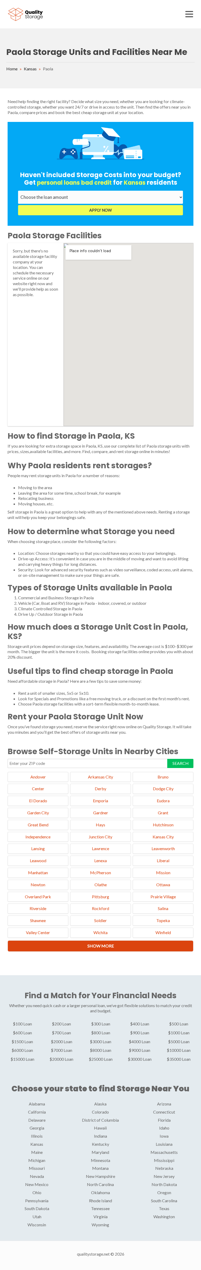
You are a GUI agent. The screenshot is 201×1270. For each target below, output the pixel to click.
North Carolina (100, 1184)
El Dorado (38, 800)
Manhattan (38, 872)
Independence (38, 836)
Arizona (164, 1103)
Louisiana (164, 1144)
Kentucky (100, 1144)
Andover (38, 776)
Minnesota (100, 1160)
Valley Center (38, 932)
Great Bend (38, 824)
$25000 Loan (101, 1059)
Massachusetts (164, 1152)
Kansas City (163, 836)
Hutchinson (163, 824)
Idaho (164, 1127)
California (37, 1111)
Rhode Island (100, 1200)
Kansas (30, 68)
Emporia (100, 800)
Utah (36, 1216)
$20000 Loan (61, 1059)
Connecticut (164, 1111)
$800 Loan (100, 1032)
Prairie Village (163, 896)
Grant (163, 812)
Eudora (163, 800)
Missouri (37, 1168)
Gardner (100, 812)
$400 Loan (139, 1023)
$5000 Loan (178, 1041)
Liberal (163, 860)
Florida (164, 1119)
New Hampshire (100, 1176)
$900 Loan (139, 1032)
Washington (164, 1216)
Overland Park (38, 896)
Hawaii (100, 1127)
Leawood (38, 860)
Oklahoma (100, 1192)
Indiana (100, 1135)
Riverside (38, 908)
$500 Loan (178, 1023)
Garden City (38, 812)
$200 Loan (61, 1023)
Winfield (163, 932)
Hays (100, 824)
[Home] (26, 13)
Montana (100, 1168)
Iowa (164, 1135)
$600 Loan (22, 1032)
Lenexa (100, 860)
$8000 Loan (100, 1050)
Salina (163, 908)
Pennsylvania (36, 1200)
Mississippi (164, 1160)
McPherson (100, 872)
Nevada (37, 1176)
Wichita (100, 932)
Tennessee (100, 1208)
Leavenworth (163, 848)
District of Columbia (100, 1119)
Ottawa (163, 884)
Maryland (100, 1152)
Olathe (100, 884)
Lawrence (100, 848)
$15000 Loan (22, 1059)
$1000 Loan (178, 1032)
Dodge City (163, 788)
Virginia (100, 1216)
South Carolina (164, 1200)
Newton (38, 884)
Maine (37, 1152)
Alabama (37, 1103)
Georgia (37, 1127)
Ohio (36, 1192)
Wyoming (100, 1224)
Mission (163, 872)
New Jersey (164, 1176)
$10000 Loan (179, 1050)
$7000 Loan (61, 1050)
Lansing (38, 848)
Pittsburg (100, 896)
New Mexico (36, 1184)
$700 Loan (61, 1032)
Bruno (163, 776)
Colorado (100, 1111)
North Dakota (164, 1184)
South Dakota (37, 1208)
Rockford (100, 908)
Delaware (37, 1119)
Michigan (36, 1160)
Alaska (100, 1103)
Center (38, 788)
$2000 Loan (61, 1041)
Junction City (100, 836)
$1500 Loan (22, 1041)
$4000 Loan (139, 1041)
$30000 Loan (140, 1059)
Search (180, 763)
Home (12, 68)
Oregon (164, 1192)
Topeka (163, 920)
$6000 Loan (22, 1050)
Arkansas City (100, 776)
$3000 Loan (100, 1041)
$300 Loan (100, 1023)
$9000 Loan (139, 1050)
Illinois (37, 1135)
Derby (100, 788)
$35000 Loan (179, 1059)
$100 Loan (22, 1023)
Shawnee (38, 920)
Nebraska (164, 1168)
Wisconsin (36, 1224)
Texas (164, 1208)
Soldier (100, 920)
